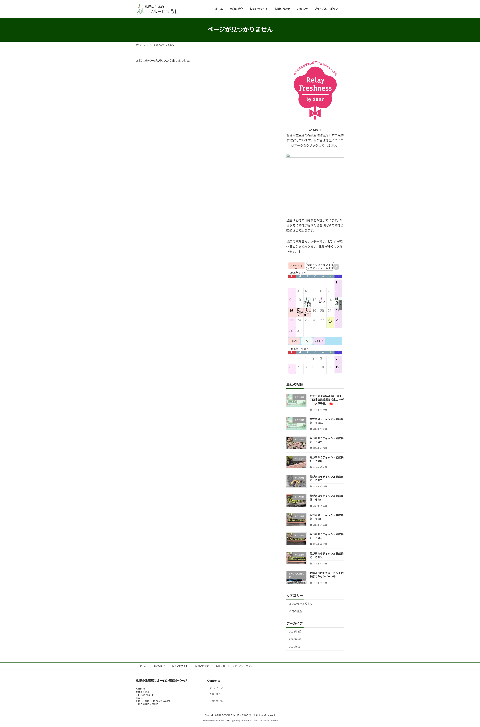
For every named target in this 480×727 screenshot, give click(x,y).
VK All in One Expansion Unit (264, 720)
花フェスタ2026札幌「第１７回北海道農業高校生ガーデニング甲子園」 (327, 399)
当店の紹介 (159, 665)
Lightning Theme (239, 720)
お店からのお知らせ (301, 603)
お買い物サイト (180, 665)
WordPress (220, 720)
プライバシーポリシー (243, 665)
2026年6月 (295, 646)
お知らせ (220, 665)
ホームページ (216, 687)
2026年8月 (295, 631)
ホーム (143, 665)
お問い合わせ (202, 665)
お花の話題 (295, 611)
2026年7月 (295, 639)
